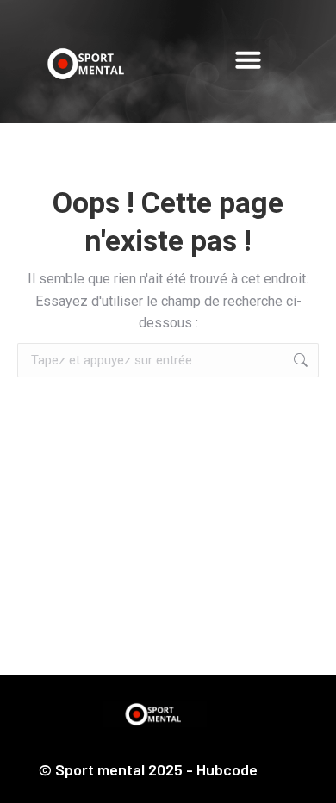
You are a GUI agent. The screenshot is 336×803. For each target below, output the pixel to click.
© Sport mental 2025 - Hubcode (148, 769)
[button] (248, 59)
